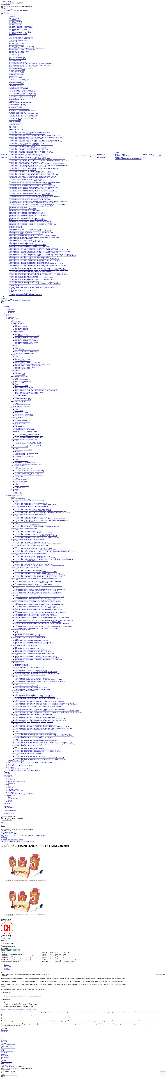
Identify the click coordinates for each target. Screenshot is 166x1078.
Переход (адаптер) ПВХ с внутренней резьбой (28, 442)
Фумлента (4, 1052)
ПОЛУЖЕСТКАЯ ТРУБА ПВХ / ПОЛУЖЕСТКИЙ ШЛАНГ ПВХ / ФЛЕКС (23, 835)
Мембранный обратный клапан (24, 633)
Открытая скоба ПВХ (21, 479)
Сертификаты (5, 1057)
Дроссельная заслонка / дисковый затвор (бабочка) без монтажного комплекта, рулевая (40, 612)
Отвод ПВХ (18, 348)
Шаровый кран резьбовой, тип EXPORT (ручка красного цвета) (33, 548)
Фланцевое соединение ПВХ (23, 450)
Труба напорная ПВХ (7, 1046)
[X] (9, 950)
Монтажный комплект (21, 664)
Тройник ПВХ (19, 357)
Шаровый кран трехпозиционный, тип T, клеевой (29, 748)
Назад (9, 307)
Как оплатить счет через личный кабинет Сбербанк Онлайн (18, 1009)
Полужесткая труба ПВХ (8, 1048)
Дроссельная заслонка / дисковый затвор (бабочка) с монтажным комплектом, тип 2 (39, 604)
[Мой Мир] (7, 950)
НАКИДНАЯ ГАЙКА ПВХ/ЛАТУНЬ (12, 840)
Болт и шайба (18, 492)
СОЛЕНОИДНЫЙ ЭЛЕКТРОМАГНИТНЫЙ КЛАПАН (17, 841)
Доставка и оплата (13, 798)
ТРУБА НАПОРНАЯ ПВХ (9, 833)
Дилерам (3, 1054)
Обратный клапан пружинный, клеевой (26, 686)
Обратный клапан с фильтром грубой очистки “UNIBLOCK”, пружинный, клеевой (39, 701)
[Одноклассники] (4, 950)
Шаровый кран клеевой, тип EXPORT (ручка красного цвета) (33, 509)
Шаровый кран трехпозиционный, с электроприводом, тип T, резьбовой (36, 740)
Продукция (11, 317)
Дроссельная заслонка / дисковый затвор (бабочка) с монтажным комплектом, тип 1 (39, 597)
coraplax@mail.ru (5, 4)
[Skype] (16, 950)
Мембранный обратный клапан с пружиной (28, 648)
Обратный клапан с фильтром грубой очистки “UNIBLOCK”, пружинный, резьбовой (40, 709)
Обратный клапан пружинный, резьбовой (27, 694)
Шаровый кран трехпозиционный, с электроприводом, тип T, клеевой (35, 733)
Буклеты (10, 787)
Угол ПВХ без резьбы (21, 326)
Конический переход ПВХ (22, 404)
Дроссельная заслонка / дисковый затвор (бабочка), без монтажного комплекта (38, 581)
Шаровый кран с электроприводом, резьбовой (28, 570)
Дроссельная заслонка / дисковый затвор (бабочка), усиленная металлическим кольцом (40, 589)
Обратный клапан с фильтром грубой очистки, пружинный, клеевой (35, 717)
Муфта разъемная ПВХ (21, 386)
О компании (4, 1030)
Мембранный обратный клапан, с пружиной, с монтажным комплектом (36, 656)
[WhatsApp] (14, 950)
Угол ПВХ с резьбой (21, 334)
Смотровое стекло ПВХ (22, 426)
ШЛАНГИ (4, 837)
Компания (11, 309)
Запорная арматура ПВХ (8, 1044)
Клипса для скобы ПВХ (22, 486)
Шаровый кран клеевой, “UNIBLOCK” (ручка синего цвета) (32, 525)
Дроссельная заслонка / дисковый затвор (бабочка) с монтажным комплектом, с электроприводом (43, 626)
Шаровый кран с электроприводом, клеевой (28, 531)
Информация (11, 779)
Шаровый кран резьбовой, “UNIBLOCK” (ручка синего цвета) (33, 564)
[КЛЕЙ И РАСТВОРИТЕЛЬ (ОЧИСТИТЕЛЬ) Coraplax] (25, 881)
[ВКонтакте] (2, 950)
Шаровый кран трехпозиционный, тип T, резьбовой (30, 756)
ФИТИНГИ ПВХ (16, 322)
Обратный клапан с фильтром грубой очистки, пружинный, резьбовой (35, 725)
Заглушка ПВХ (19, 411)
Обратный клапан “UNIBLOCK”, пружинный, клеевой (31, 670)
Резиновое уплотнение (21, 461)
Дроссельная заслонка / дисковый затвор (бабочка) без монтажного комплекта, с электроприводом (44, 620)
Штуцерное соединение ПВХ (23, 468)
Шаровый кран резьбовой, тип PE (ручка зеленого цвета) (31, 542)
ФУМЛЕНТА (5, 838)
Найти (2, 1076)
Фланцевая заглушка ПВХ (22, 420)
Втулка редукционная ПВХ (23, 398)
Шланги (3, 1049)
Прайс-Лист (4, 1055)
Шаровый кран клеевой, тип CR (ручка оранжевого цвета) (32, 517)
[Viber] (11, 950)
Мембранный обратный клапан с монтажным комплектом (32, 640)
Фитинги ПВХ (5, 1043)
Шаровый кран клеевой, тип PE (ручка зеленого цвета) (31, 503)
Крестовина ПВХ (20, 373)
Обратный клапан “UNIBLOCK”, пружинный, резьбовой (32, 678)
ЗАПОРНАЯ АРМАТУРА (18, 498)
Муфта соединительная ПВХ (23, 379)
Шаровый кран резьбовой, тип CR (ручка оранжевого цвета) (32, 556)
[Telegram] (19, 950)
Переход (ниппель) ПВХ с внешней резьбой (28, 434)
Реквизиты (4, 1031)
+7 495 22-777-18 (6, 1)
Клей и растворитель (7, 1051)
